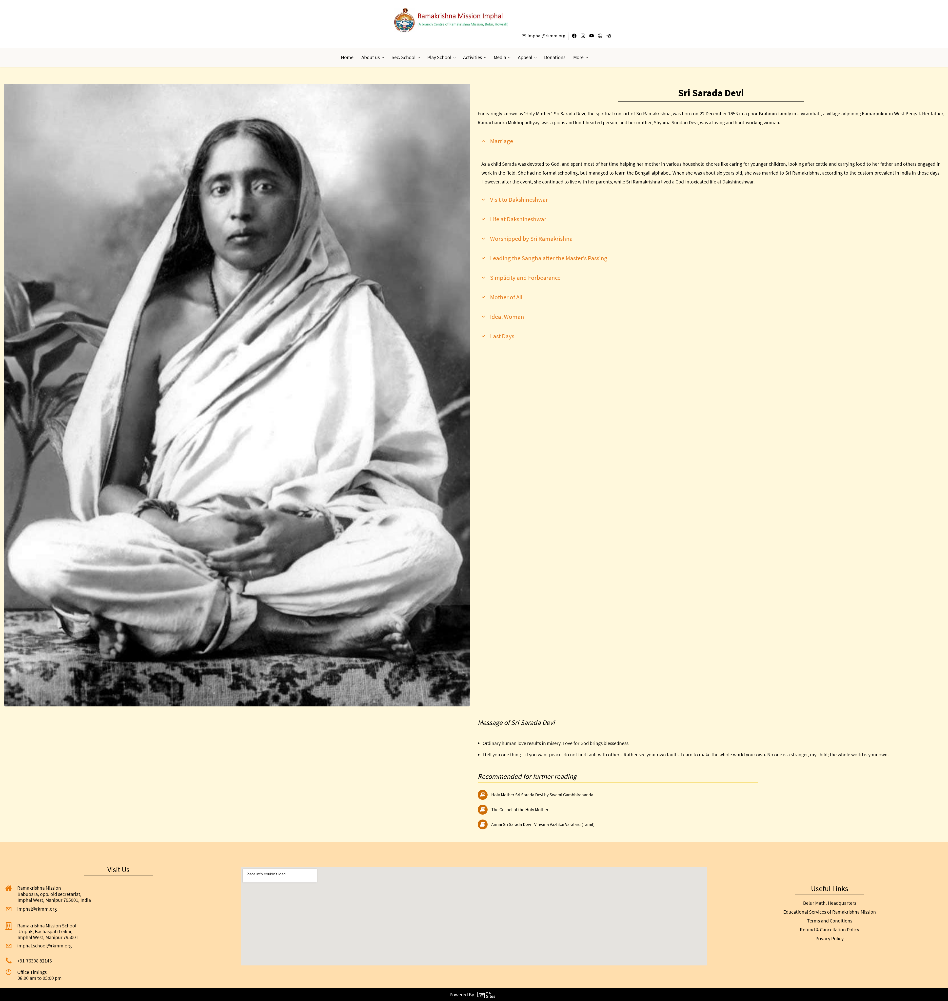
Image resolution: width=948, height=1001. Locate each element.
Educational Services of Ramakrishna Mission (829, 912)
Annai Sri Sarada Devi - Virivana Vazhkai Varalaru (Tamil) (542, 824)
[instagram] (583, 37)
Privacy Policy (829, 938)
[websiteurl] (600, 37)
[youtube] (591, 37)
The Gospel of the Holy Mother (519, 809)
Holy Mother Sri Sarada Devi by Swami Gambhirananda (542, 795)
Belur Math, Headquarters (829, 903)
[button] (711, 141)
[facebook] (574, 37)
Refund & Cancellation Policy (829, 929)
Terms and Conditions (829, 921)
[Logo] (451, 20)
